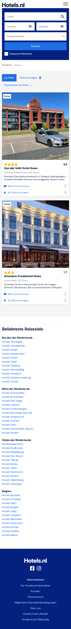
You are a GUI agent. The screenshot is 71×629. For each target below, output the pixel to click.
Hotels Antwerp (11, 499)
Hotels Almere (10, 432)
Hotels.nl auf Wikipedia (35, 619)
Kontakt (35, 591)
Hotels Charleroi (11, 515)
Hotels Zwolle (10, 381)
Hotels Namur (10, 535)
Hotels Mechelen (12, 519)
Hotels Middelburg (13, 452)
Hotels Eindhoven (12, 448)
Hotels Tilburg (10, 460)
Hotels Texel (9, 361)
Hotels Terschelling (13, 369)
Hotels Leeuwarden (13, 345)
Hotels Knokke (10, 531)
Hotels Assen (10, 349)
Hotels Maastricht (12, 444)
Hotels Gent (9, 503)
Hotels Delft (9, 424)
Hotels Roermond (12, 472)
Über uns (35, 608)
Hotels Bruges (10, 507)
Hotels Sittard (10, 476)
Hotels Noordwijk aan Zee (17, 413)
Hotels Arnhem (11, 420)
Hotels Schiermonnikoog (16, 377)
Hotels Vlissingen (12, 484)
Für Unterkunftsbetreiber (35, 585)
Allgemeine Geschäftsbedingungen (35, 602)
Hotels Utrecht (11, 405)
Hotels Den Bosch (12, 456)
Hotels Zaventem (12, 523)
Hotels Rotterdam (12, 397)
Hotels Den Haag (12, 401)
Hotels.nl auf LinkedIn (35, 614)
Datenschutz (35, 597)
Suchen (35, 46)
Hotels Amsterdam (13, 393)
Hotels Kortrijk (10, 527)
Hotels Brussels (11, 495)
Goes (18, 64)
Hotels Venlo (9, 468)
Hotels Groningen (12, 341)
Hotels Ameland (11, 373)
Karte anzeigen (29, 77)
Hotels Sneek (10, 357)
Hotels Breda (9, 464)
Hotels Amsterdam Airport (18, 428)
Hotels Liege (9, 511)
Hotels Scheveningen (14, 409)
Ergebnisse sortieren (17, 85)
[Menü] (65, 4)
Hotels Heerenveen (13, 353)
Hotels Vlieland (11, 365)
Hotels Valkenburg (13, 480)
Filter (11, 77)
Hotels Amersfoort (13, 417)
